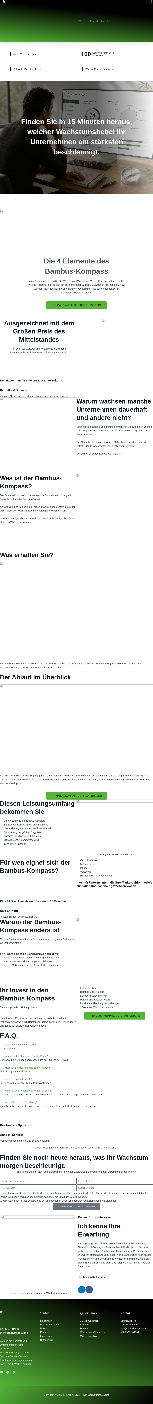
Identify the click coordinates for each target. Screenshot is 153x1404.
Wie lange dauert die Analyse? (21, 1044)
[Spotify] (7, 1372)
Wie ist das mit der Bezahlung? (21, 1102)
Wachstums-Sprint (49, 1324)
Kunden (84, 1324)
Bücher (84, 1328)
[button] (80, 21)
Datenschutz (46, 1340)
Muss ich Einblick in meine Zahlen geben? (27, 1067)
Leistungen (46, 1321)
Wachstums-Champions (92, 1332)
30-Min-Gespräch (89, 1321)
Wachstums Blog (89, 1336)
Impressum (46, 1336)
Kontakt (44, 1332)
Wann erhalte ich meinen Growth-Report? (27, 1056)
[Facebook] (14, 1372)
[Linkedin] (1, 1372)
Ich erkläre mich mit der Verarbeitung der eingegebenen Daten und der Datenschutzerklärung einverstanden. (60, 1200)
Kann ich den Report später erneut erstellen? (28, 1090)
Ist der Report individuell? (18, 1079)
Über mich (45, 1328)
